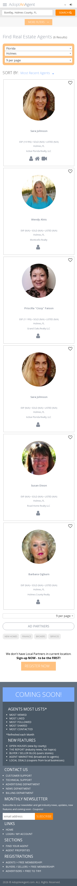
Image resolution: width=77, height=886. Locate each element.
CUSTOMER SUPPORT (19, 775)
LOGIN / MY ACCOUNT (19, 834)
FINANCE (26, 636)
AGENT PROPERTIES (18, 850)
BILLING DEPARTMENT (19, 793)
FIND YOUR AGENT (17, 846)
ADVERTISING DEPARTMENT (23, 784)
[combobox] (38, 48)
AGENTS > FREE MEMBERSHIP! (24, 862)
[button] (62, 4)
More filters (36, 22)
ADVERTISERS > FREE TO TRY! (23, 871)
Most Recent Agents (35, 73)
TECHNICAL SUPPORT (19, 780)
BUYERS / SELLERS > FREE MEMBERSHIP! (30, 866)
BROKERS (40, 636)
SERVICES (54, 636)
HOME (9, 829)
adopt (39, 107)
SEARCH (64, 12)
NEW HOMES (11, 636)
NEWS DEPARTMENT (18, 788)
